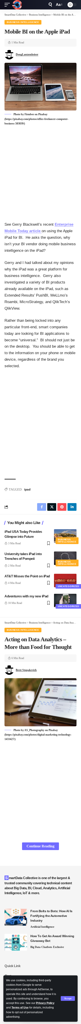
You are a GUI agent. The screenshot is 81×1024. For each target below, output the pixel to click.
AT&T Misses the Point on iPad (27, 576)
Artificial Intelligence (42, 926)
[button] (68, 998)
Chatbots (46, 947)
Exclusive (58, 947)
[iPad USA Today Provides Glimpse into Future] (65, 536)
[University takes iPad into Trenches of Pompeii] (65, 558)
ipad (27, 489)
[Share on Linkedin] (72, 507)
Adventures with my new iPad (26, 596)
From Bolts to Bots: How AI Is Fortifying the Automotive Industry (51, 915)
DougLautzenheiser (27, 54)
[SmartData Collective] (17, 4)
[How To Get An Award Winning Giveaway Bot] (15, 942)
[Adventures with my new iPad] (65, 600)
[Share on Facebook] (41, 507)
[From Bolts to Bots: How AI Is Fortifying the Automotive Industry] (15, 917)
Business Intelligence (23, 22)
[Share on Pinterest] (61, 507)
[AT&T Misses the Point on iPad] (65, 580)
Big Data (35, 947)
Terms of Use (20, 1007)
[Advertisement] (40, 174)
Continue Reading (40, 846)
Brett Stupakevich (26, 670)
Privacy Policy (45, 1003)
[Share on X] (51, 507)
